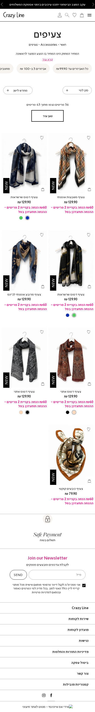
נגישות (84, 640)
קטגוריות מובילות (76, 684)
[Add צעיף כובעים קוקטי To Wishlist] (88, 429)
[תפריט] (89, 15)
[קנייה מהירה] (89, 189)
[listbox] (24, 217)
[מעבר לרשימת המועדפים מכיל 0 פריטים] (74, 15)
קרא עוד (47, 59)
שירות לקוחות (78, 619)
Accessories (49, 44)
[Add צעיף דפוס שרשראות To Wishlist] (42, 138)
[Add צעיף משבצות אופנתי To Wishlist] (88, 138)
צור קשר (83, 673)
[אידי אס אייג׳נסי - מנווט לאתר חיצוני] (47, 707)
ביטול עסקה (80, 662)
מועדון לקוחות (78, 630)
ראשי (63, 44)
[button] (82, 15)
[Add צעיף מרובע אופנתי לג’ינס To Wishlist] (42, 235)
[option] (27, 217)
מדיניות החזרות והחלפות (70, 652)
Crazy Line (80, 608)
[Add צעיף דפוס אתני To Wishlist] (88, 332)
